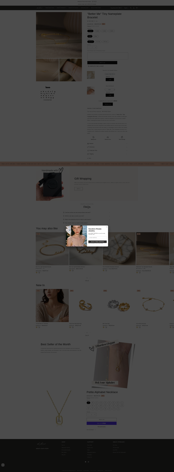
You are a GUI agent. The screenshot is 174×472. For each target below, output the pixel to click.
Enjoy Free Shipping (97, 241)
